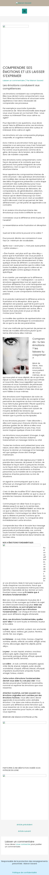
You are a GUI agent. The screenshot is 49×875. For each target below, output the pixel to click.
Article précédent (24, 824)
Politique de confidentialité (24, 872)
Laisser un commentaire (14, 80)
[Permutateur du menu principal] (24, 11)
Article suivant (24, 831)
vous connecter (23, 844)
